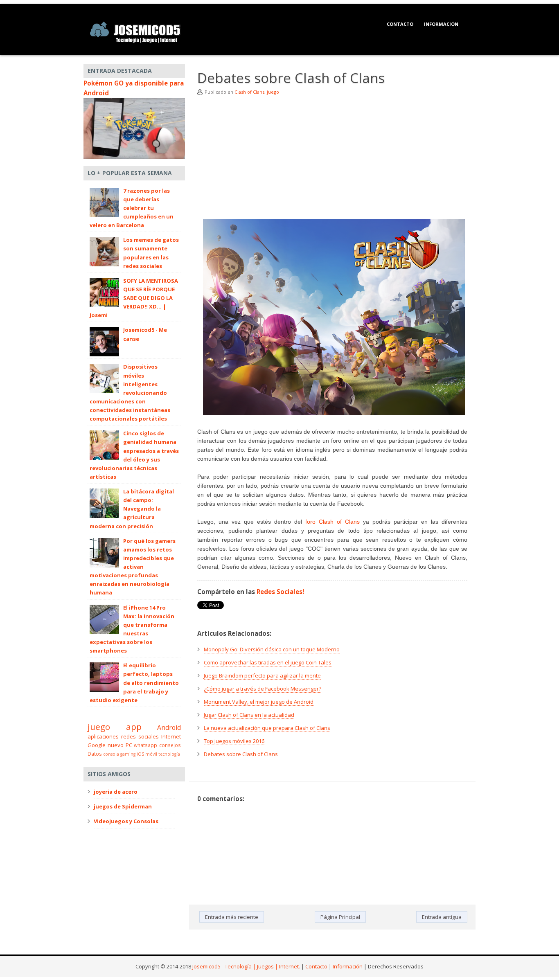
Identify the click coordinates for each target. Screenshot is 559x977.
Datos (95, 753)
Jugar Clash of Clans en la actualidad (249, 714)
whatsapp (145, 745)
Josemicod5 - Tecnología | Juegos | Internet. (246, 966)
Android (169, 727)
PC (129, 745)
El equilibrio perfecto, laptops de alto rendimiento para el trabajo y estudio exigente (134, 683)
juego (273, 92)
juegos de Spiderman (123, 806)
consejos (170, 745)
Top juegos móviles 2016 (234, 741)
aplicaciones (103, 736)
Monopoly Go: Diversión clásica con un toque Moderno (272, 649)
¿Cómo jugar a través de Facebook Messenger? (262, 688)
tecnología (169, 754)
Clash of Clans (249, 92)
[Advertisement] (332, 161)
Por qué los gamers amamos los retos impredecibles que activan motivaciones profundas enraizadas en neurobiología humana (133, 567)
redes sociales (140, 736)
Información (441, 24)
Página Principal (340, 917)
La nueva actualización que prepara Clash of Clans (267, 728)
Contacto (400, 24)
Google (97, 745)
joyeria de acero (115, 791)
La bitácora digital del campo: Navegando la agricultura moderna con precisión (132, 509)
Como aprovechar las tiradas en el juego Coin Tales (267, 662)
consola (111, 754)
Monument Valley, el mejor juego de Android (258, 701)
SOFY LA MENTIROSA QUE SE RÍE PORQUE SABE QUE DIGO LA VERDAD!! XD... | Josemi (134, 298)
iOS (140, 754)
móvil (151, 754)
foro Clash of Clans (332, 521)
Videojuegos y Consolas (126, 821)
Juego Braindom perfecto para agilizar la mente (262, 675)
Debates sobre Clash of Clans (241, 754)
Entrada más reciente (231, 917)
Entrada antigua (442, 917)
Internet (171, 736)
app (134, 726)
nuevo (116, 745)
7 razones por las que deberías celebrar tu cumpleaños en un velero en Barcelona (132, 208)
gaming (127, 754)
